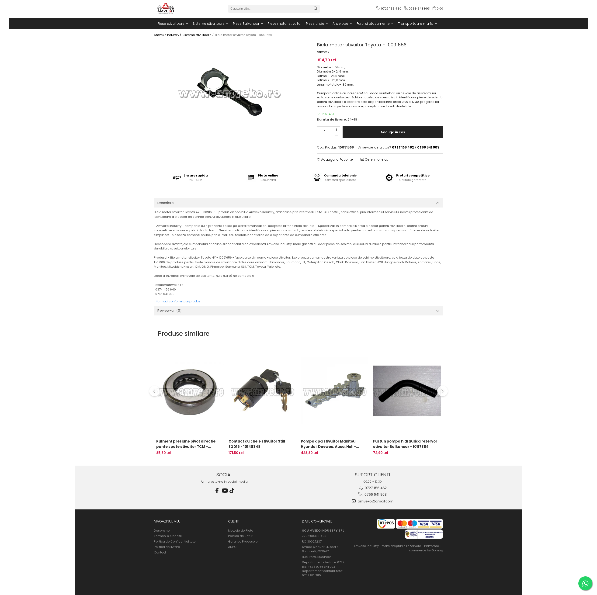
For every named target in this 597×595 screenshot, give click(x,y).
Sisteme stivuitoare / (198, 35)
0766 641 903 (375, 494)
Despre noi (162, 531)
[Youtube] (224, 491)
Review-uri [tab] (169, 310)
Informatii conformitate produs (177, 301)
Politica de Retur (240, 536)
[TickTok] (232, 491)
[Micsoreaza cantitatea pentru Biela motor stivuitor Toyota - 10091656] (336, 135)
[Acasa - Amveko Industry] (177, 8)
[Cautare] (315, 9)
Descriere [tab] (165, 202)
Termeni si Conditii (168, 536)
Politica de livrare (167, 547)
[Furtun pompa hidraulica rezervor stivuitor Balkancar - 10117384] (407, 390)
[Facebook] (217, 491)
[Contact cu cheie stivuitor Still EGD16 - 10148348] (262, 390)
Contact (160, 552)
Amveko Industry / (168, 35)
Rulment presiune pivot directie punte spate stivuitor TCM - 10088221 (185, 444)
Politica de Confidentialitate (175, 542)
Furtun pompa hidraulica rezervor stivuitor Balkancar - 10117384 (405, 444)
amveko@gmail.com (375, 501)
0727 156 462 (375, 487)
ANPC (232, 547)
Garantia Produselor (243, 542)
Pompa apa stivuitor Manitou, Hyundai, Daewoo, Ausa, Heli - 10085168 (329, 444)
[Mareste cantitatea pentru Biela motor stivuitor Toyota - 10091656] (336, 129)
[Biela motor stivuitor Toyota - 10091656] (229, 93)
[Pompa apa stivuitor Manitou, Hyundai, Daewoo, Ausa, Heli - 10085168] (334, 390)
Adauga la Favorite (336, 159)
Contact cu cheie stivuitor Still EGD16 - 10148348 (257, 444)
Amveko (323, 52)
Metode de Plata (240, 531)
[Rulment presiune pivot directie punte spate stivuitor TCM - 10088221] (190, 390)
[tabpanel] (229, 93)
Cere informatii (376, 159)
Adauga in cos (393, 132)
